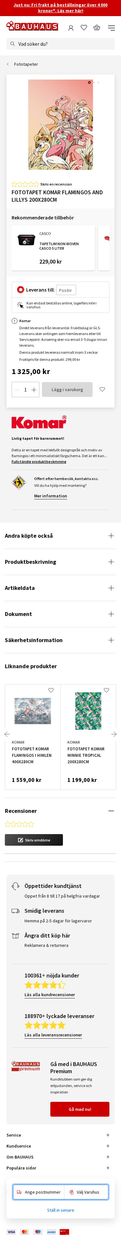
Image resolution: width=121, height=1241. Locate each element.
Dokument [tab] (18, 614)
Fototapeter (26, 64)
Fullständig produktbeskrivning (39, 461)
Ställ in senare (60, 1210)
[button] (34, 840)
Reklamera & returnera (46, 945)
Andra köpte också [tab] (29, 535)
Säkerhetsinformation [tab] (34, 640)
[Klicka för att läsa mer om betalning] (42, 1232)
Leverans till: (40, 289)
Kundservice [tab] (18, 1146)
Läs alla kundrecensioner (50, 994)
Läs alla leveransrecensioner (53, 1035)
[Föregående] (7, 734)
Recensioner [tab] (21, 810)
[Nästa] (114, 734)
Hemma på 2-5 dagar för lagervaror (58, 921)
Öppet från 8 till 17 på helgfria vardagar (62, 896)
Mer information (50, 496)
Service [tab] (13, 1135)
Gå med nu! (80, 1109)
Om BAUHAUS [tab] (20, 1157)
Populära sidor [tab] (21, 1168)
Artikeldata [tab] (20, 588)
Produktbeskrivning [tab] (30, 561)
